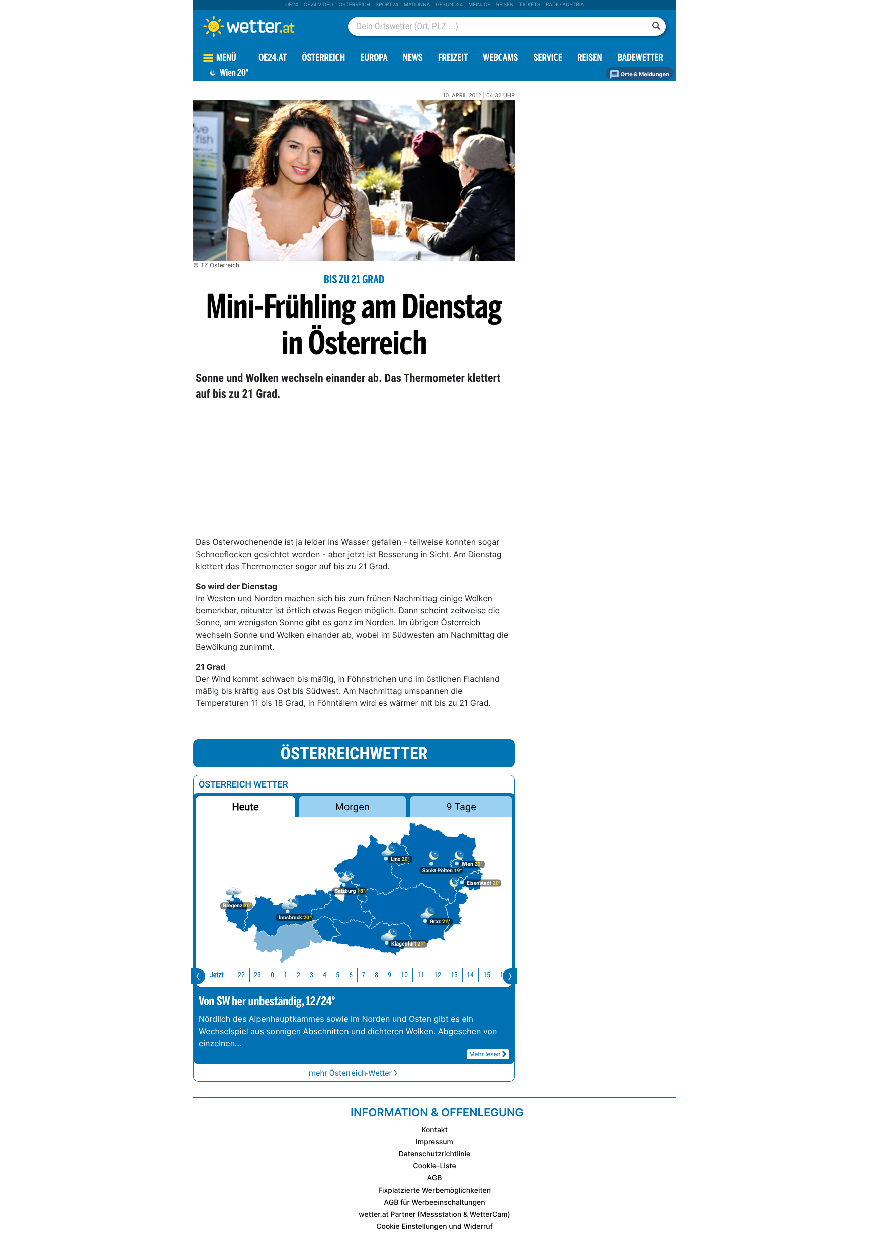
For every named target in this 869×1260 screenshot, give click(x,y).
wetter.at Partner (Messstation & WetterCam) (434, 1214)
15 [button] (486, 975)
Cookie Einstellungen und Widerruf (434, 1226)
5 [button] (337, 975)
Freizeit (453, 58)
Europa (373, 58)
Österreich (354, 5)
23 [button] (257, 975)
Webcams (500, 58)
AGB (434, 1178)
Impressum (434, 1142)
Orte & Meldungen (644, 74)
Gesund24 (449, 5)
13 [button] (454, 975)
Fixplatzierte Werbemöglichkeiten (434, 1190)
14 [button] (470, 975)
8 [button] (376, 975)
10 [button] (404, 975)
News (413, 58)
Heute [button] (245, 807)
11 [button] (420, 975)
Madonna (417, 5)
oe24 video (318, 5)
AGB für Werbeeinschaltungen (434, 1202)
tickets (529, 5)
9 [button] (389, 975)
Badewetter (640, 58)
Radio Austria (565, 5)
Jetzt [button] (217, 975)
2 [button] (298, 975)
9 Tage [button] (461, 807)
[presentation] (198, 976)
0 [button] (272, 975)
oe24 (291, 5)
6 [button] (351, 975)
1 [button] (285, 975)
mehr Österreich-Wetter (350, 1073)
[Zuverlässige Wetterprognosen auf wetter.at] (265, 26)
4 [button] (324, 975)
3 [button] (311, 975)
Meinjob (479, 5)
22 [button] (241, 975)
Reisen (505, 5)
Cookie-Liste (434, 1166)
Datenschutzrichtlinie (435, 1154)
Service (548, 58)
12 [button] (437, 975)
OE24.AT (272, 58)
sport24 (387, 5)
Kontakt (434, 1130)
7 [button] (363, 975)
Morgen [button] (352, 807)
